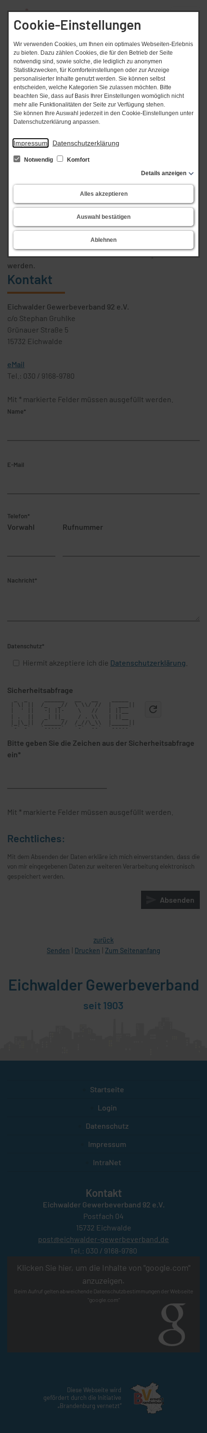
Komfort (77, 159)
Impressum (30, 143)
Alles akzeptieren (104, 194)
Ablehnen (103, 240)
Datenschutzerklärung (85, 143)
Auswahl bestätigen (103, 217)
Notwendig (38, 159)
